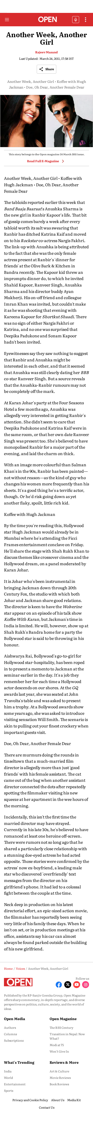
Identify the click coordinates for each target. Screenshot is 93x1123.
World (8, 1077)
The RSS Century (61, 1027)
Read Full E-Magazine (43, 161)
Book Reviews (59, 1084)
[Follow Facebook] (58, 984)
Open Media (14, 1018)
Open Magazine (63, 1018)
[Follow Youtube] (76, 984)
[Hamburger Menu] (7, 20)
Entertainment (15, 1084)
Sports (8, 1090)
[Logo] (46, 19)
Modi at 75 (57, 1045)
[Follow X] (67, 984)
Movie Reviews (60, 1077)
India (7, 1071)
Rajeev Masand (46, 52)
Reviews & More (64, 1062)
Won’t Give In (59, 1051)
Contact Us (46, 1107)
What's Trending (19, 1062)
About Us (57, 1100)
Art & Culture (59, 1071)
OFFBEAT (75, 19)
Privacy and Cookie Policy (30, 1100)
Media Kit (74, 1100)
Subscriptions (14, 1040)
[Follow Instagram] (85, 984)
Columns (10, 1034)
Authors (10, 1027)
